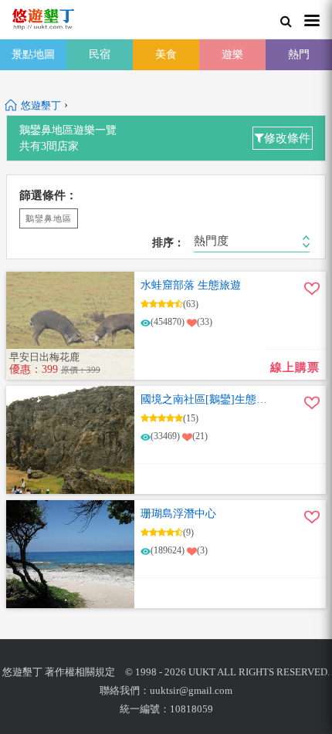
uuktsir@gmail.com (191, 690)
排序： (168, 243)
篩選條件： (48, 195)
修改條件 (287, 138)
